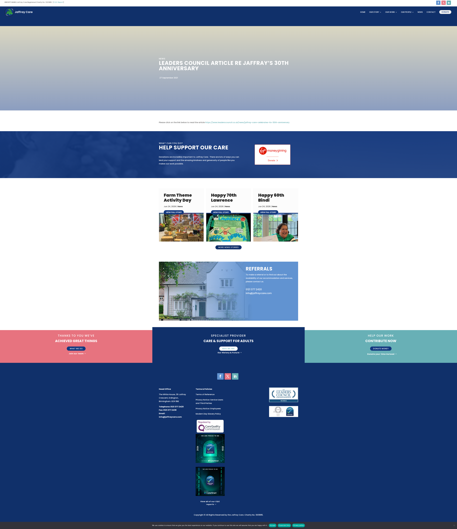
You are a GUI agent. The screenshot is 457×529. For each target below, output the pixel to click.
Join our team (76, 353)
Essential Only (284, 525)
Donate (445, 12)
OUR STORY (374, 12)
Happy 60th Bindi (271, 197)
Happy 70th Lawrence (224, 197)
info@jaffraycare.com (170, 417)
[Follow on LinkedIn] (449, 3)
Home (362, 12)
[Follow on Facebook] (438, 3)
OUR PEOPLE (406, 12)
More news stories (228, 247)
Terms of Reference (205, 394)
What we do (76, 348)
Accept (272, 525)
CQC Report (58, 2)
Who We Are (228, 348)
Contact (431, 12)
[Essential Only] (454, 525)
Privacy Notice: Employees (208, 408)
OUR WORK (390, 12)
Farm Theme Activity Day (178, 197)
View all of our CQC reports (210, 503)
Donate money (381, 348)
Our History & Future (228, 352)
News (420, 12)
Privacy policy (298, 525)
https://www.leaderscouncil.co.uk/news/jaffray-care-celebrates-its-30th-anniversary (247, 122)
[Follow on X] (443, 3)
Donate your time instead (380, 354)
